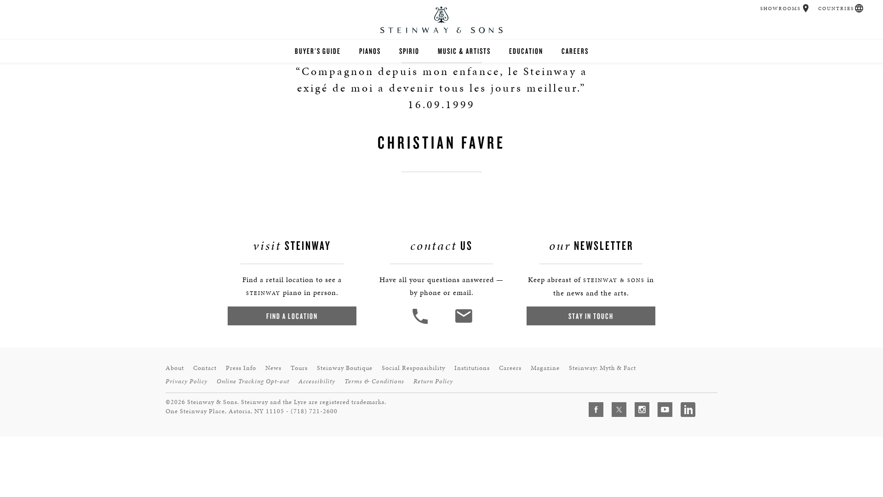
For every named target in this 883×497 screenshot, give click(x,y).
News (273, 368)
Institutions (472, 368)
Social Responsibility (413, 368)
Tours (299, 368)
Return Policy (433, 381)
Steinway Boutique (345, 368)
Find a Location (292, 316)
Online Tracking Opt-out (253, 381)
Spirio (409, 51)
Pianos (370, 51)
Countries (836, 8)
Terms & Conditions (374, 381)
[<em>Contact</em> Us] (463, 323)
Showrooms (780, 8)
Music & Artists (464, 51)
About (175, 368)
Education (526, 51)
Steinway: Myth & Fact (602, 368)
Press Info (241, 368)
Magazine (545, 368)
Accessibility (316, 381)
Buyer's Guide (318, 51)
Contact (205, 368)
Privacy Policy (186, 381)
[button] (806, 8)
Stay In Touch (591, 316)
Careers (575, 51)
